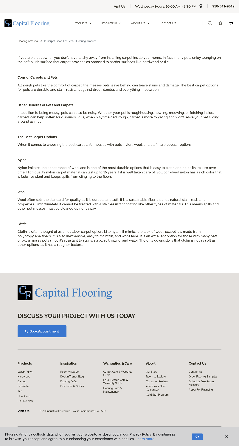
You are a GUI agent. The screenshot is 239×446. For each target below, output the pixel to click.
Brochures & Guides (72, 386)
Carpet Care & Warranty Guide (117, 373)
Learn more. (145, 439)
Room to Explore (156, 376)
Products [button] (80, 23)
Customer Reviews (157, 381)
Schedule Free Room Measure (201, 383)
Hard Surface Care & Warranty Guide (115, 381)
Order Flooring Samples (203, 376)
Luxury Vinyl (25, 371)
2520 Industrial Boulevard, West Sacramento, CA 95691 (73, 411)
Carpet (22, 381)
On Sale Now (25, 401)
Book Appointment (44, 331)
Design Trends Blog (72, 376)
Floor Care (24, 396)
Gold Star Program (157, 394)
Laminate (23, 386)
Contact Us (167, 23)
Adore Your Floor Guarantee (156, 388)
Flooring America (28, 41)
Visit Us (119, 6)
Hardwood (24, 376)
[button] (210, 23)
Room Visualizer (70, 371)
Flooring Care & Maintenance (112, 390)
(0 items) (231, 23)
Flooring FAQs (68, 381)
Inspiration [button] (109, 23)
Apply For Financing (201, 389)
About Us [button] (138, 23)
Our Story (151, 371)
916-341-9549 (223, 6)
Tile (20, 391)
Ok (197, 436)
